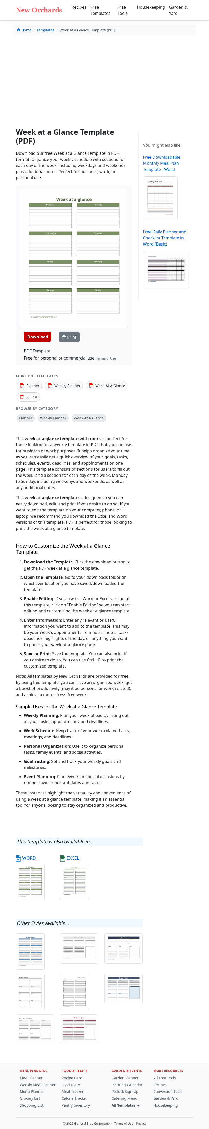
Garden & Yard (178, 10)
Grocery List (30, 1098)
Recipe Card (72, 1077)
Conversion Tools (167, 1091)
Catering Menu (124, 1098)
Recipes (79, 7)
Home (26, 30)
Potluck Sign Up (125, 1091)
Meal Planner (31, 1077)
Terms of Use (106, 358)
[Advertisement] (105, 76)
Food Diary (71, 1084)
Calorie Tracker (74, 1098)
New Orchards (39, 10)
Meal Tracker (73, 1091)
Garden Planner (125, 1077)
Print (71, 337)
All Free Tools (164, 1077)
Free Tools (122, 10)
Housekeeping (151, 7)
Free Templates (100, 10)
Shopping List (31, 1105)
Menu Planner (32, 1091)
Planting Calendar (127, 1084)
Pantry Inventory (76, 1105)
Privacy (141, 1123)
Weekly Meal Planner (38, 1084)
